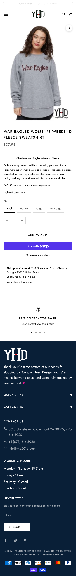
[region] (38, 316)
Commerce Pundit (52, 554)
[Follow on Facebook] (5, 540)
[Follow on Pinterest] (25, 540)
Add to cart (38, 235)
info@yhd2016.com (22, 448)
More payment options (38, 255)
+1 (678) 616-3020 (21, 441)
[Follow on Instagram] (15, 540)
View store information (19, 282)
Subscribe (16, 527)
